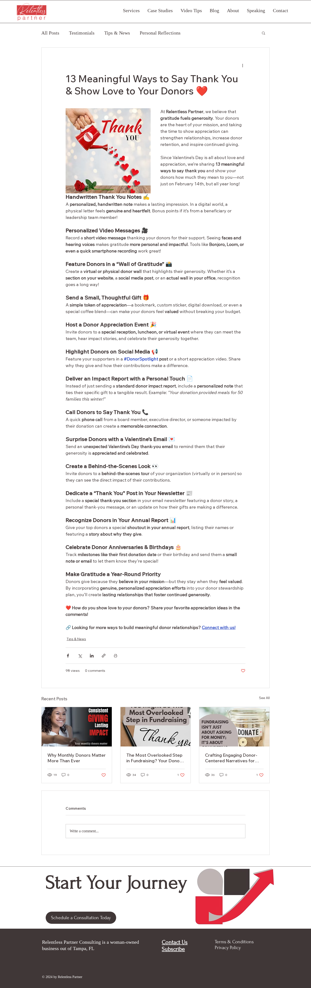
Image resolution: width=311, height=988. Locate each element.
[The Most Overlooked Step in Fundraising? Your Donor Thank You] (156, 726)
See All (264, 698)
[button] (263, 33)
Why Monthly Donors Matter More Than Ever (76, 757)
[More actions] (242, 65)
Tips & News (117, 33)
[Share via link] (103, 655)
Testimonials (82, 33)
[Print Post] (115, 655)
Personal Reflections (160, 33)
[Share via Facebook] (68, 655)
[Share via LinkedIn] (91, 655)
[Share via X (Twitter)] (80, 655)
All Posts (50, 33)
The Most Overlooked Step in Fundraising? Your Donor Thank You (154, 757)
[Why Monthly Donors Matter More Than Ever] (77, 726)
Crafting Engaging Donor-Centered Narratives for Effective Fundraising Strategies (231, 757)
